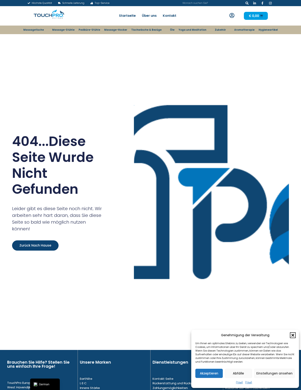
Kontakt (169, 15)
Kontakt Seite (163, 379)
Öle (172, 29)
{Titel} (239, 382)
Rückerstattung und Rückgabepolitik (180, 383)
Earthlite (86, 379)
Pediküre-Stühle (89, 29)
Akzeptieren (209, 373)
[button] (293, 335)
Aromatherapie (244, 29)
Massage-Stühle (63, 29)
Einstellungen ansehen (274, 373)
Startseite (127, 15)
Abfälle (238, 373)
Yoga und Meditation (192, 29)
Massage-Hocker (115, 29)
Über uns (149, 15)
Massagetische (33, 29)
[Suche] (247, 3)
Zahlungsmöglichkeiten (170, 388)
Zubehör (220, 29)
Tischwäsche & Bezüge (146, 29)
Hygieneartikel (268, 29)
